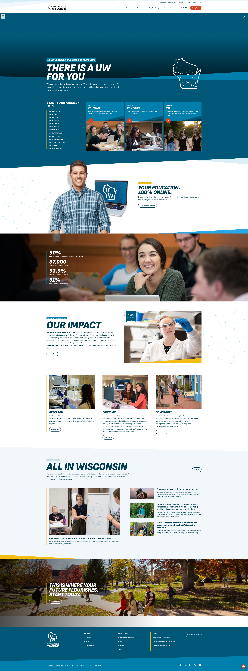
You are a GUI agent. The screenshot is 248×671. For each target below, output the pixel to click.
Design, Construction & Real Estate (165, 641)
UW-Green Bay (54, 114)
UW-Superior (54, 145)
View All (196, 470)
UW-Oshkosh (54, 127)
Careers (155, 633)
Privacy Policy (98, 665)
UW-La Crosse (54, 117)
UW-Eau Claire (55, 111)
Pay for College (154, 8)
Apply (195, 8)
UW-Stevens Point (56, 139)
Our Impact (172, 2)
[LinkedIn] (190, 665)
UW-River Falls (55, 136)
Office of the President (126, 637)
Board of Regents (124, 633)
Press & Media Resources (161, 637)
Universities (141, 8)
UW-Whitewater (55, 148)
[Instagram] (195, 665)
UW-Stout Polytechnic (58, 142)
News (120, 641)
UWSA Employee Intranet (161, 646)
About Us (163, 2)
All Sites (121, 650)
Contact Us (157, 650)
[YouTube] (200, 665)
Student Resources (170, 8)
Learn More (52, 354)
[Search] (200, 2)
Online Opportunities (147, 205)
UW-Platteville (55, 133)
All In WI (184, 8)
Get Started (55, 601)
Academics (129, 8)
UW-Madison (54, 120)
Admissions (118, 8)
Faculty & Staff (191, 2)
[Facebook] (180, 665)
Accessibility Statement (86, 665)
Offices (121, 646)
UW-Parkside (54, 130)
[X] (185, 665)
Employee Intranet (193, 634)
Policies (181, 2)
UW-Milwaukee (55, 123)
